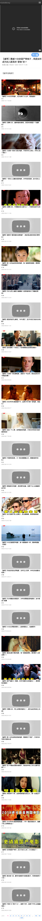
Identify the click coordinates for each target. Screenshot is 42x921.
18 (36, 916)
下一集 (35, 54)
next (21, 918)
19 (39, 916)
